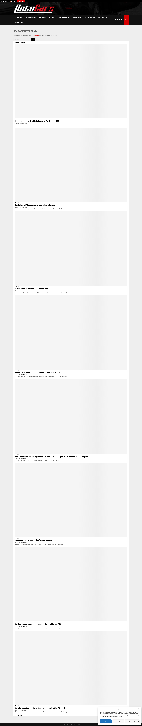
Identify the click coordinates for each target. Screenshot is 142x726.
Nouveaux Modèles (30, 17)
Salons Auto (19, 22)
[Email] (122, 20)
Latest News (20, 42)
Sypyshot (52, 17)
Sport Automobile (89, 17)
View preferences (132, 721)
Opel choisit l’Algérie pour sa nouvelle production (35, 205)
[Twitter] (118, 20)
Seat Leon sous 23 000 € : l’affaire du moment (33, 540)
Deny (118, 721)
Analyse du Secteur (64, 17)
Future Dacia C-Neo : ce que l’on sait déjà (31, 289)
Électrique (42, 17)
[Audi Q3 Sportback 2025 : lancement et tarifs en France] (71, 332)
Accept (105, 721)
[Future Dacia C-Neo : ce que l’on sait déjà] (71, 248)
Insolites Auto (102, 17)
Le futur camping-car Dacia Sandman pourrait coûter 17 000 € (40, 708)
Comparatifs (77, 17)
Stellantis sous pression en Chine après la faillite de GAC (38, 624)
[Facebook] (116, 20)
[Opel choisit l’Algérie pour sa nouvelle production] (71, 165)
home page (36, 35)
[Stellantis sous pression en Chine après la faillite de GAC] (71, 584)
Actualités (18, 17)
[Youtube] (120, 20)
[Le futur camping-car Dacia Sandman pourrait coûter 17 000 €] (71, 668)
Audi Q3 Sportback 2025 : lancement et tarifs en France (37, 372)
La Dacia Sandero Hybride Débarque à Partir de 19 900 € (37, 121)
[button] (139, 709)
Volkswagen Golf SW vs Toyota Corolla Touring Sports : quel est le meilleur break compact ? (52, 456)
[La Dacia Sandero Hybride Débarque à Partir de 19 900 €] (71, 81)
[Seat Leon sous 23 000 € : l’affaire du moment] (71, 500)
